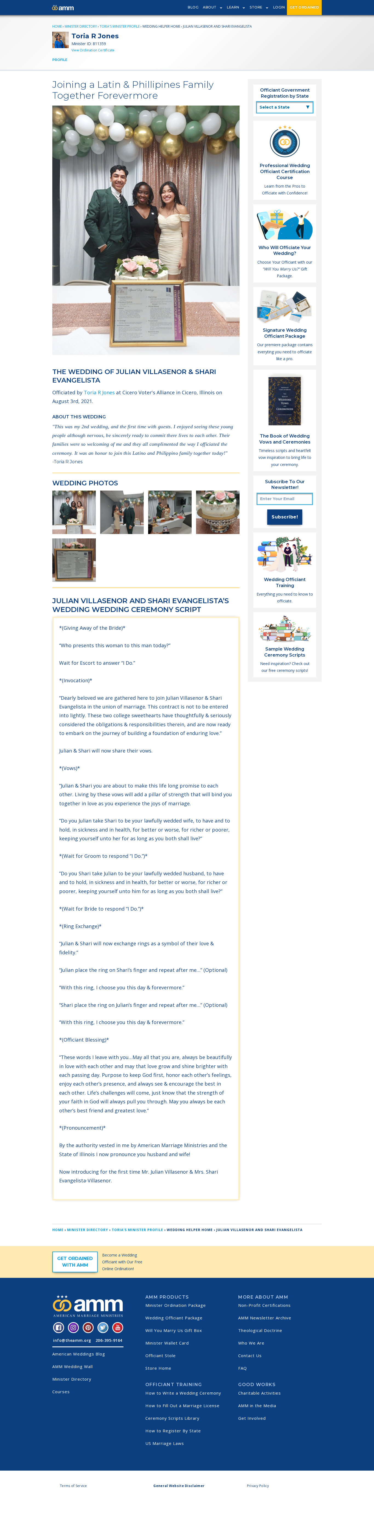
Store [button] (256, 7)
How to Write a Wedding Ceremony (183, 1393)
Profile (59, 60)
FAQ (242, 1368)
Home (57, 26)
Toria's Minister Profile (120, 26)
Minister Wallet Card (167, 1343)
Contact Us (250, 1355)
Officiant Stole (160, 1355)
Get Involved (252, 1418)
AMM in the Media (257, 1405)
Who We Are (251, 1343)
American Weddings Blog (78, 1354)
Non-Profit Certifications (264, 1305)
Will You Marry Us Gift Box (173, 1330)
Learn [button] (233, 7)
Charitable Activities (259, 1393)
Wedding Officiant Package (174, 1317)
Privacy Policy (258, 1485)
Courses (61, 1391)
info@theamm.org (72, 1340)
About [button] (210, 7)
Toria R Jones (99, 392)
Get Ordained (304, 7)
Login (279, 7)
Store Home (158, 1368)
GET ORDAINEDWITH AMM (75, 1262)
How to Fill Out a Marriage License (182, 1405)
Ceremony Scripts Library (172, 1418)
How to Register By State (173, 1430)
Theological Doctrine (260, 1330)
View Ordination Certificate (92, 50)
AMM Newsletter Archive (264, 1317)
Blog (193, 7)
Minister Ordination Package (175, 1305)
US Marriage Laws (164, 1443)
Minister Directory (81, 26)
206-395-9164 (109, 1340)
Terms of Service (73, 1485)
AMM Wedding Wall (72, 1366)
